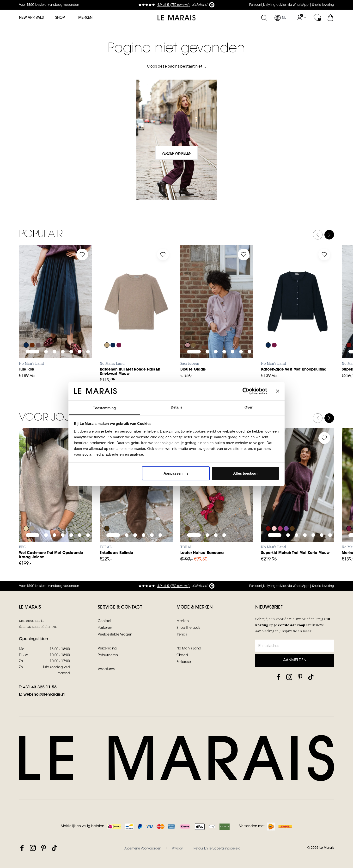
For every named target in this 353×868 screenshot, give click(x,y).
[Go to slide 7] (88, 304)
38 (124, 501)
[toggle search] (264, 17)
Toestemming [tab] (104, 408)
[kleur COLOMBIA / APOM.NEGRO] (106, 512)
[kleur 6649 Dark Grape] (32, 328)
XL (61, 318)
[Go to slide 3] (54, 304)
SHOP (60, 18)
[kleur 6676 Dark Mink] (38, 328)
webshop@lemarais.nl (44, 695)
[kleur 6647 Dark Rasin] (118, 328)
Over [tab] (248, 407)
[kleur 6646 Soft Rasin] (349, 512)
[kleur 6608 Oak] (106, 328)
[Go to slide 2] (46, 304)
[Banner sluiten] (277, 391)
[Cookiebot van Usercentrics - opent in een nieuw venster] (246, 391)
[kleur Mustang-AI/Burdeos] (187, 512)
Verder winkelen (176, 153)
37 (116, 501)
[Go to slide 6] (79, 304)
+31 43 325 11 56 (40, 687)
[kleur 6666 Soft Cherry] (280, 512)
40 (142, 501)
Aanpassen (173, 473)
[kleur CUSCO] (193, 328)
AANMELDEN (294, 660)
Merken (85, 18)
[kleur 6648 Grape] (349, 328)
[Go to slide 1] (32, 304)
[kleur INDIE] (187, 328)
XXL (312, 318)
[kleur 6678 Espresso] (292, 512)
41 (151, 501)
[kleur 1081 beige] (26, 512)
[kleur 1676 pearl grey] (32, 512)
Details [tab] (177, 407)
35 (187, 501)
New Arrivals (31, 18)
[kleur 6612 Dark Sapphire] (26, 328)
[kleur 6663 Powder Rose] (274, 512)
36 (107, 501)
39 (133, 501)
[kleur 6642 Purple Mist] (286, 512)
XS (26, 318)
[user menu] (301, 17)
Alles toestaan (245, 473)
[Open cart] (331, 17)
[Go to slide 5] (71, 304)
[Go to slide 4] (63, 304)
